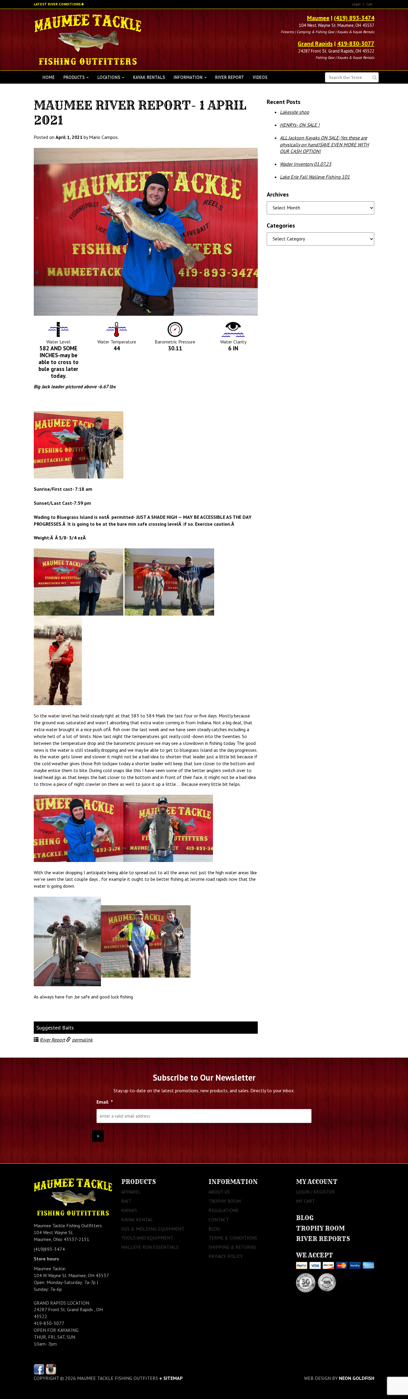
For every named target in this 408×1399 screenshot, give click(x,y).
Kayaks (129, 1210)
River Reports (323, 1238)
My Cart (305, 1201)
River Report (229, 77)
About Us (219, 1192)
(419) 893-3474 (354, 18)
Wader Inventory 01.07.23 (305, 164)
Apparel (131, 1192)
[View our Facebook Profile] (39, 1369)
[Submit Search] (375, 77)
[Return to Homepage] (87, 39)
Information (189, 77)
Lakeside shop (294, 112)
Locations (109, 77)
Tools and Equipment (147, 1238)
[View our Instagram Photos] (50, 1369)
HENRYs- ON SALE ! (300, 125)
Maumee (318, 18)
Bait (126, 1201)
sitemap (173, 1378)
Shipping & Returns (232, 1247)
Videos (260, 77)
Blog (214, 1229)
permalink (82, 1040)
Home (48, 77)
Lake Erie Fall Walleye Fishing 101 (315, 177)
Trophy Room (224, 1201)
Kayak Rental (137, 1219)
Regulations (223, 1210)
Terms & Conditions (232, 1238)
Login (356, 4)
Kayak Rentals (149, 77)
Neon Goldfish (356, 1378)
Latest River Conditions (57, 4)
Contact (218, 1219)
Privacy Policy (225, 1256)
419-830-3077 (355, 43)
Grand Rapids (315, 43)
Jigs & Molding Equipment (152, 1229)
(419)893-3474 (49, 1249)
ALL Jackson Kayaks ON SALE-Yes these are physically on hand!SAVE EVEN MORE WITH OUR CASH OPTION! (324, 144)
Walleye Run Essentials (150, 1247)
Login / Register (315, 1192)
